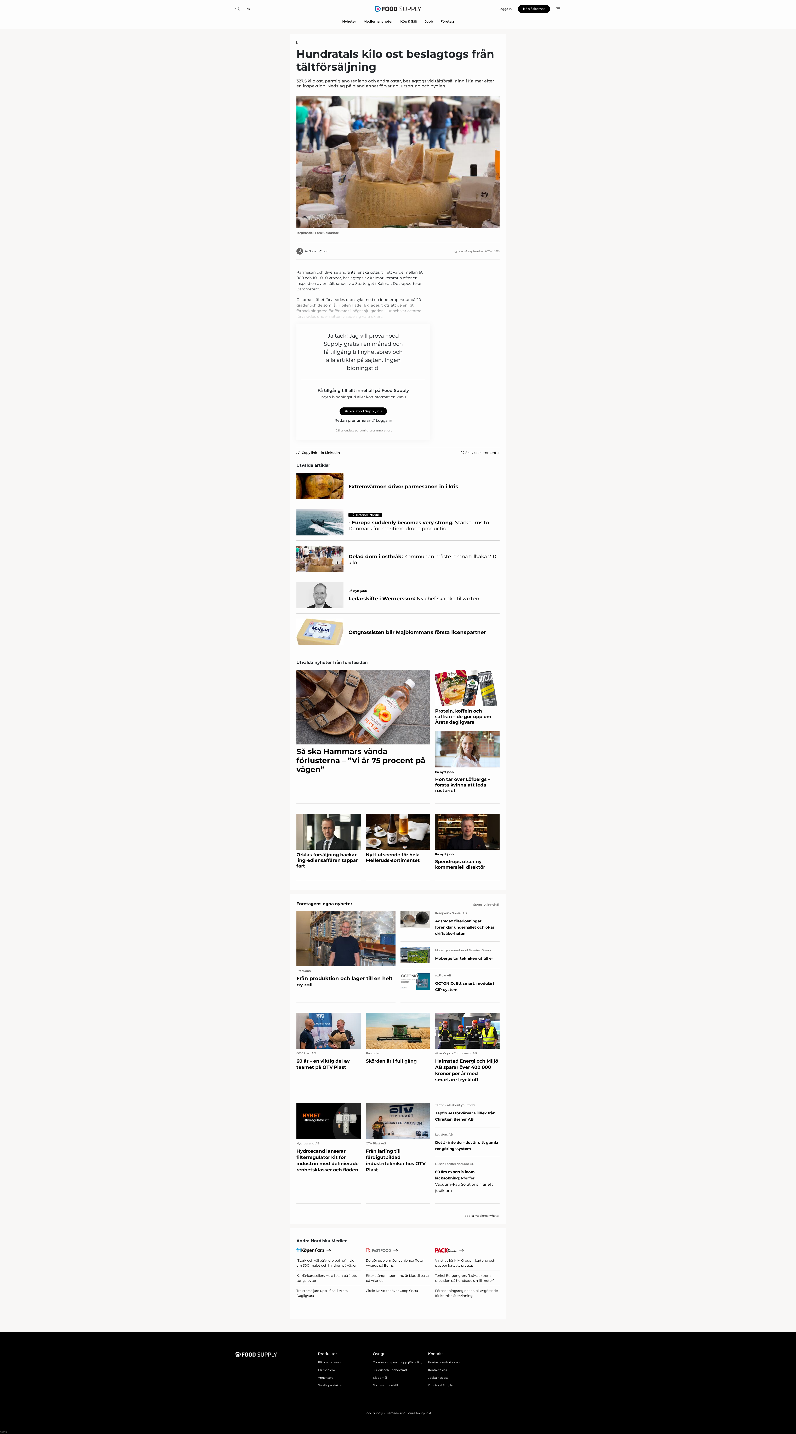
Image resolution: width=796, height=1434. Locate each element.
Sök (247, 9)
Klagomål (380, 1378)
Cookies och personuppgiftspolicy (397, 1362)
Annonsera (325, 1378)
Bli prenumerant (330, 1362)
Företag (447, 21)
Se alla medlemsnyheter (482, 1216)
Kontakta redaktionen (444, 1362)
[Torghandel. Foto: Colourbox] (398, 162)
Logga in (384, 420)
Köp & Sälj (408, 21)
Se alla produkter (330, 1385)
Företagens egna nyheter (324, 903)
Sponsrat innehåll (385, 1385)
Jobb (429, 21)
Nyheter (349, 21)
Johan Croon (319, 251)
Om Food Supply (440, 1385)
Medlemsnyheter (378, 21)
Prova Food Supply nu (363, 411)
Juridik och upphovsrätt (390, 1370)
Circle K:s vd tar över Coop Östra (392, 1291)
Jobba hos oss (438, 1378)
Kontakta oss (437, 1370)
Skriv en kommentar (482, 453)
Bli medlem (326, 1370)
